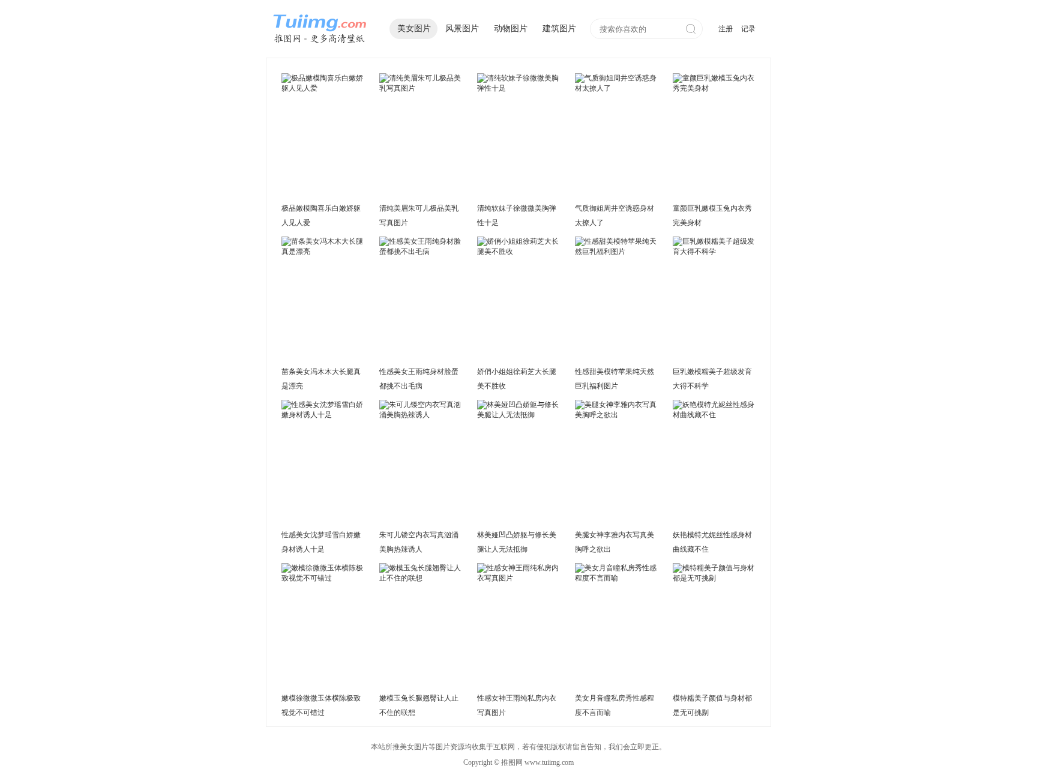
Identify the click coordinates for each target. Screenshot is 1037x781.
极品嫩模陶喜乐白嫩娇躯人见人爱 (321, 215)
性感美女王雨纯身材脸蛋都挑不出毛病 (418, 378)
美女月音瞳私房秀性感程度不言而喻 (614, 705)
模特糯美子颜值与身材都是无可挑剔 (712, 705)
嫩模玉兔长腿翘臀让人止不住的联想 (418, 705)
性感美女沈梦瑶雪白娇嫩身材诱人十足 (321, 542)
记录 (748, 29)
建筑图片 (559, 28)
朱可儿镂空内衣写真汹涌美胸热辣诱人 (418, 542)
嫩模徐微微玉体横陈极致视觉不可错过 (321, 705)
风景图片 (462, 28)
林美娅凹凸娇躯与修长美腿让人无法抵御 (516, 542)
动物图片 (511, 28)
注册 (725, 29)
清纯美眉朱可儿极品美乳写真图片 (418, 215)
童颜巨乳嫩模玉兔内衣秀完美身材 (712, 215)
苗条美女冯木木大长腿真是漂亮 (321, 378)
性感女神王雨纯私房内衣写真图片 (516, 705)
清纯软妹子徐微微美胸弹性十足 (516, 215)
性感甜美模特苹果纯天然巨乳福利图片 (614, 378)
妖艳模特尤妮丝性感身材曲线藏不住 (712, 542)
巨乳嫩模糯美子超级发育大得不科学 (712, 378)
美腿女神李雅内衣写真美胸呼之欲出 (614, 542)
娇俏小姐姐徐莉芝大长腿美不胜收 (516, 378)
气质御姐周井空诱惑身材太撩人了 (614, 215)
